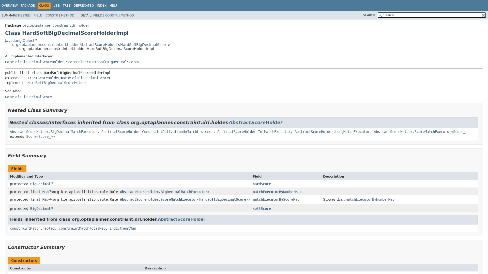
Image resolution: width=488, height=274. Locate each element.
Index (101, 5)
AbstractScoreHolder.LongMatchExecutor (332, 132)
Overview (10, 5)
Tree (67, 5)
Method (67, 15)
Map (45, 192)
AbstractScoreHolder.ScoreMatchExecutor (412, 132)
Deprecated (84, 5)
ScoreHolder (77, 62)
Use (56, 5)
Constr (51, 15)
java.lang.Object (19, 41)
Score (31, 136)
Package (28, 5)
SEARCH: (369, 15)
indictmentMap (123, 228)
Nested (24, 15)
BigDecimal (40, 184)
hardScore (262, 184)
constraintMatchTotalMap (82, 228)
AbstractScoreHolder (40, 78)
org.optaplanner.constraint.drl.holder (56, 25)
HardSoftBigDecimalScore (143, 45)
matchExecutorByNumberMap (277, 192)
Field (38, 15)
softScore (262, 209)
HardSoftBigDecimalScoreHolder (34, 62)
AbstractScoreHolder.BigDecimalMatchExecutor (53, 132)
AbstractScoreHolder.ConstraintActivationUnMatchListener (157, 132)
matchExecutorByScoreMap (276, 199)
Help (113, 5)
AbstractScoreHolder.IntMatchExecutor (254, 132)
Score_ (459, 132)
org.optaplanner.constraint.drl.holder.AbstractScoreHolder (64, 45)
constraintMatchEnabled (32, 228)
